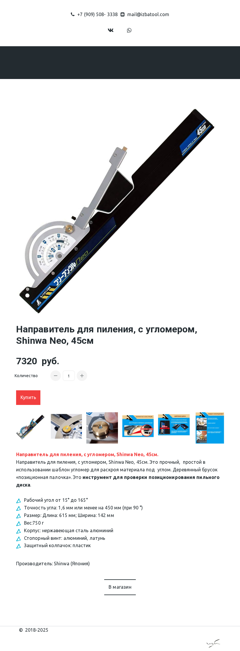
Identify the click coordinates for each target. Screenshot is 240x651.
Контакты (199, 62)
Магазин (78, 62)
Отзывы (167, 62)
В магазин (120, 587)
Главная (18, 62)
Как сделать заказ (126, 62)
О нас (44, 62)
